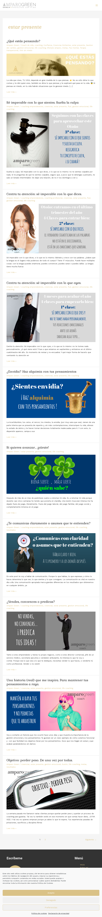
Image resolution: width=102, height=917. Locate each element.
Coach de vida (27, 45)
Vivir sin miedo (26, 50)
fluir (69, 106)
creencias (48, 106)
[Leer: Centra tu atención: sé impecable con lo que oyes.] (51, 317)
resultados (11, 530)
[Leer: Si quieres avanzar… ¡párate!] (51, 474)
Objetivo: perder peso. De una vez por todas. (40, 760)
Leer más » (11, 91)
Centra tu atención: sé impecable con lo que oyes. (44, 283)
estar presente (78, 45)
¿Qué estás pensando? (23, 41)
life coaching (40, 48)
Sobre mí (84, 868)
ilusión (65, 764)
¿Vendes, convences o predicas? (31, 602)
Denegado (51, 900)
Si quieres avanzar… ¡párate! (28, 448)
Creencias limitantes (62, 45)
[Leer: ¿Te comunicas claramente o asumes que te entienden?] (51, 552)
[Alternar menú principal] (96, 5)
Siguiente (90, 839)
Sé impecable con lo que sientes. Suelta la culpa (43, 103)
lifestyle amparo (54, 48)
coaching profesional (53, 198)
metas (65, 48)
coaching (38, 45)
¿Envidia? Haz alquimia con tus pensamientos (41, 372)
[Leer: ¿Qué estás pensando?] (51, 65)
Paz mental (74, 48)
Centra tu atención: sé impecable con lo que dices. (44, 194)
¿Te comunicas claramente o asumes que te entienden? (49, 523)
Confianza (48, 45)
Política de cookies (39, 913)
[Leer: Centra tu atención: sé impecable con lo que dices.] (51, 228)
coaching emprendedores (32, 106)
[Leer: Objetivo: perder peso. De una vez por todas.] (51, 789)
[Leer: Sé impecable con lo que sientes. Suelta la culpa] (51, 140)
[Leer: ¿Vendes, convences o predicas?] (51, 631)
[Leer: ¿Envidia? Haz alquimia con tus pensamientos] (51, 398)
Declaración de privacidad (58, 913)
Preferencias (51, 907)
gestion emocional (25, 48)
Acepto (51, 893)
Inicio (82, 865)
